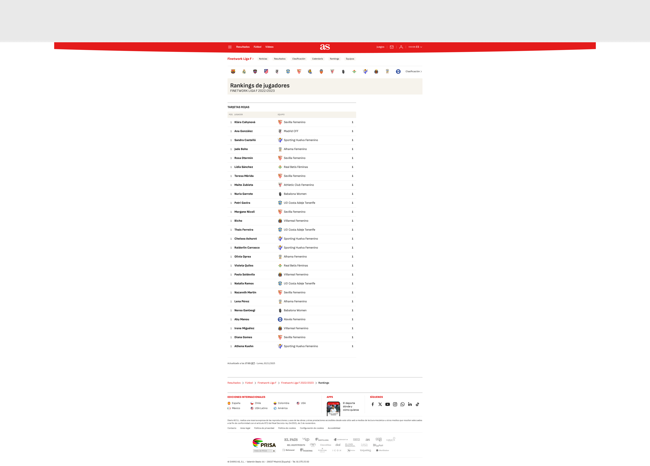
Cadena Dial (338, 445)
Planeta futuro (364, 445)
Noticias (263, 58)
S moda (351, 450)
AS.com (368, 439)
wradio (313, 445)
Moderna (306, 450)
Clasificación (298, 58)
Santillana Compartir (341, 439)
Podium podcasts (322, 450)
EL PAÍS (291, 439)
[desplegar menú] (230, 47)
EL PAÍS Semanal (350, 445)
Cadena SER (356, 439)
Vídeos (269, 47)
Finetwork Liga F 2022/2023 (297, 383)
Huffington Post (296, 445)
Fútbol (257, 47)
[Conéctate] (401, 47)
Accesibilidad (334, 428)
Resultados (243, 47)
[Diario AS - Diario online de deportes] (325, 47)
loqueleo (366, 450)
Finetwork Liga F (240, 59)
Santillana (322, 439)
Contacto (232, 428)
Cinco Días (326, 445)
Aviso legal (245, 428)
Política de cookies (287, 428)
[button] (264, 451)
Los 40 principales (306, 439)
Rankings (334, 58)
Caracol (390, 439)
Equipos (350, 58)
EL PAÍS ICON (337, 450)
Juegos (380, 47)
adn (379, 439)
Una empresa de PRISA (264, 443)
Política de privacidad (264, 428)
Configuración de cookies (312, 428)
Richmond (288, 450)
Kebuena (378, 445)
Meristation (382, 450)
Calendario (317, 58)
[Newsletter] (392, 47)
